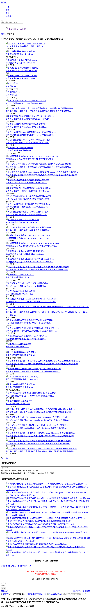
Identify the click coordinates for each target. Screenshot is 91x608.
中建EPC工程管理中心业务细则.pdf (52, 544)
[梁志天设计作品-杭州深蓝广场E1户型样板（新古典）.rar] (30, 116)
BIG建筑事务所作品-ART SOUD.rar (20, 63)
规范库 (4, 3)
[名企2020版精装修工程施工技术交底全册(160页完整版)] (29, 320)
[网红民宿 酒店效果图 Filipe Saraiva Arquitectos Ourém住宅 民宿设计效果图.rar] (38, 417)
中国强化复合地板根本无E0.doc (19, 277)
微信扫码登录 (13, 566)
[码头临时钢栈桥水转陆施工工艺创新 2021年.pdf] (27, 484)
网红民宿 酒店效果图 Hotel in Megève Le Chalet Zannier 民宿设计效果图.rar (36, 428)
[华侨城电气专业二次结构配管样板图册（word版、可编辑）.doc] (33, 507)
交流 (7, 10)
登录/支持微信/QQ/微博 (16, 29)
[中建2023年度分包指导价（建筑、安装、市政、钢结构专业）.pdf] (34, 493)
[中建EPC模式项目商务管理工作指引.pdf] (23, 524)
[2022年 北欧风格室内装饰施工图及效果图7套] (25, 44)
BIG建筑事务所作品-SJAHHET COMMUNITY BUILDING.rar (31, 159)
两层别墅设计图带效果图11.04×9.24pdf (22, 379)
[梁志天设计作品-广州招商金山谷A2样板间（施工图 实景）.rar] (32, 328)
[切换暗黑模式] (7, 27)
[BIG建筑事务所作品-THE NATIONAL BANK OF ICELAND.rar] (32, 243)
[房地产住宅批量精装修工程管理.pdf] (21, 352)
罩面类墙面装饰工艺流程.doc (18, 404)
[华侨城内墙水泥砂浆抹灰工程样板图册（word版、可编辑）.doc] (33, 512)
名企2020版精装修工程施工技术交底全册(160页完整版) (29, 323)
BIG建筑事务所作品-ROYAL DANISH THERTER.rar (27, 238)
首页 (7, 7)
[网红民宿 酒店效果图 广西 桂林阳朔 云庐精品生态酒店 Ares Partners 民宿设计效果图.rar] (43, 361)
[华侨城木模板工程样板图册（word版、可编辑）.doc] (28, 532)
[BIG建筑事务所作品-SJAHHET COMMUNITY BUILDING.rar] (32, 156)
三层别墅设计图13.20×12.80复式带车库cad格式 (25, 103)
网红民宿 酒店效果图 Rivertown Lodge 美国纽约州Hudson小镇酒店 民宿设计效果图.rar (41, 175)
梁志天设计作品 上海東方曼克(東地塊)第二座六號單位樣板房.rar (33, 372)
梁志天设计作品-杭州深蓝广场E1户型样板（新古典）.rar (29, 119)
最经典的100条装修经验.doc (17, 347)
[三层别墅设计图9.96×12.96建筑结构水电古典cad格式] (28, 196)
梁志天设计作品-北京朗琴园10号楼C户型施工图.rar (27, 207)
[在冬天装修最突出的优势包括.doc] (20, 51)
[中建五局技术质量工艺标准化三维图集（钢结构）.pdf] (29, 501)
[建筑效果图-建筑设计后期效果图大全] (22, 68)
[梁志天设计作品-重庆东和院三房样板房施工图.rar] (27, 124)
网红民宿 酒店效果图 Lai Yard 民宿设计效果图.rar (26, 286)
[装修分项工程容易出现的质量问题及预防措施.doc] (27, 180)
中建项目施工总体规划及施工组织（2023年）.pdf (69, 498)
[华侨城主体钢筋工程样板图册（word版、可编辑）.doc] (29, 552)
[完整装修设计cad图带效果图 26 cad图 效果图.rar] (26, 336)
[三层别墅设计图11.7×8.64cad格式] (20, 291)
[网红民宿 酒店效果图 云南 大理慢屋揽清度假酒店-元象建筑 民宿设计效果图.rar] (39, 108)
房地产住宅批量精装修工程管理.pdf (21, 355)
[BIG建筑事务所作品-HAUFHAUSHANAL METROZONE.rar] (31, 299)
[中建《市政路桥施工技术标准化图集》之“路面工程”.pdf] (30, 487)
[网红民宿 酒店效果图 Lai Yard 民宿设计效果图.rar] (27, 283)
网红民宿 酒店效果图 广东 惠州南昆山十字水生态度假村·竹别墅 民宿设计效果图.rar (41, 451)
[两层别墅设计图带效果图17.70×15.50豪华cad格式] (27, 212)
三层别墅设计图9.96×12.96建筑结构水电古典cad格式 (28, 199)
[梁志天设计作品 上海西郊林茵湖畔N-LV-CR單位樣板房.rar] (31, 132)
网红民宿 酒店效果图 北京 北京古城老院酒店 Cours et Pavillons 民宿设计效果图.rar (40, 436)
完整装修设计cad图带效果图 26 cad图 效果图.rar (26, 339)
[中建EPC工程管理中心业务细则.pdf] (21, 544)
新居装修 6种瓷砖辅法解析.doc (19, 151)
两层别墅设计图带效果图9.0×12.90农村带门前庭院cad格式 (30, 396)
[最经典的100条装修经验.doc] (18, 344)
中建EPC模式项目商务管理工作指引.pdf (57, 524)
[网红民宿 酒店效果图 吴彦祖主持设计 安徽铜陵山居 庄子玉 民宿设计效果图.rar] (39, 164)
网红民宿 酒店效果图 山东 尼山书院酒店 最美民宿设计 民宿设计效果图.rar (37, 270)
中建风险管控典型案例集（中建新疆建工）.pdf (66, 518)
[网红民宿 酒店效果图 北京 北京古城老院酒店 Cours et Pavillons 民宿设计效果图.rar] (40, 433)
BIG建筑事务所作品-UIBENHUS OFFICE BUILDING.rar (29, 262)
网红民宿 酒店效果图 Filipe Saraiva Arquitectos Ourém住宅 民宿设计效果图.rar (37, 420)
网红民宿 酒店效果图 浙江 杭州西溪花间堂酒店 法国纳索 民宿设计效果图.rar (38, 444)
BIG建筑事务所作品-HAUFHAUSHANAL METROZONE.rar (31, 302)
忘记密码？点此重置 (81, 591)
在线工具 (9, 16)
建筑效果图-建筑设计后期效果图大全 (21, 71)
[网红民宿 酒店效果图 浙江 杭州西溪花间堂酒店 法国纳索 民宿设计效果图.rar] (38, 441)
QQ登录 (4, 566)
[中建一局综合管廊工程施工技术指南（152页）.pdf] (28, 547)
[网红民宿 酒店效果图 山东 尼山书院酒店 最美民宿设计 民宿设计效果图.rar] (37, 267)
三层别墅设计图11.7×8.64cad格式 (20, 294)
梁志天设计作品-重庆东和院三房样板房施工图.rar (26, 127)
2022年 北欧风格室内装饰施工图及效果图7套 (25, 46)
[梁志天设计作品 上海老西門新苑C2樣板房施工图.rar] (28, 188)
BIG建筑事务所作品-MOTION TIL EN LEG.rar (25, 254)
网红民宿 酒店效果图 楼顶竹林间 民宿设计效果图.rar (28, 230)
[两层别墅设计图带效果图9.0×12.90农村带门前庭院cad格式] (31, 393)
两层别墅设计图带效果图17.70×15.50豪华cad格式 (26, 215)
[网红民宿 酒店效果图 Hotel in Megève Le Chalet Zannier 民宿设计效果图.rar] (37, 425)
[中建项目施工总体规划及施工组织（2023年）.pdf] (27, 498)
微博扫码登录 (25, 566)
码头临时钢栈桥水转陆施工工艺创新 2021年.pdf (67, 484)
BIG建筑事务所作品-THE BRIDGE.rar (21, 223)
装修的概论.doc (12, 95)
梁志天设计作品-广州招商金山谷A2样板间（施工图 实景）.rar (32, 331)
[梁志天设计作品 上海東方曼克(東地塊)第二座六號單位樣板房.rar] (33, 369)
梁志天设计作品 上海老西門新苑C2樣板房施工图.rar (27, 191)
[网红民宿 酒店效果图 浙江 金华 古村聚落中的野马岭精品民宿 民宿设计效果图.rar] (40, 409)
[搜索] (2, 20)
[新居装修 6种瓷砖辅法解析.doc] (19, 148)
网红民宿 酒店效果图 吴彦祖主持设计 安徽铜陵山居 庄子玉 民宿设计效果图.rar (39, 167)
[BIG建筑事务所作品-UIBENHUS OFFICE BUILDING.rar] (30, 259)
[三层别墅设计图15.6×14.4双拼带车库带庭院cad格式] (28, 140)
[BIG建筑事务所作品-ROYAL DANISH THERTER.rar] (28, 235)
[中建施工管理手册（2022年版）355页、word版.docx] (28, 527)
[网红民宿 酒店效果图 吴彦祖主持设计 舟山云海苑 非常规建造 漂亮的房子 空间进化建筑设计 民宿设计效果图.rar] (48, 310)
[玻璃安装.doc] (12, 83)
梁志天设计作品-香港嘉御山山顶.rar (21, 78)
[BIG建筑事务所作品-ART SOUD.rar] (21, 60)
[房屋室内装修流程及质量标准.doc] (20, 384)
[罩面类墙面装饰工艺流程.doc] (19, 401)
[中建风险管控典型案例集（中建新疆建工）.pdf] (26, 518)
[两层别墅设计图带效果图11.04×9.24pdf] (23, 377)
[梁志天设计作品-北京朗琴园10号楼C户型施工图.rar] (28, 204)
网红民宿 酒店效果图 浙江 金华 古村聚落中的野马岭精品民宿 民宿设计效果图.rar (40, 412)
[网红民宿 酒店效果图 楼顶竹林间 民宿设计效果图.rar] (28, 228)
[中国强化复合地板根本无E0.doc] (20, 275)
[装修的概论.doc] (13, 92)
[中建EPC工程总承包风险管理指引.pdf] (22, 521)
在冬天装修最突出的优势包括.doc (20, 54)
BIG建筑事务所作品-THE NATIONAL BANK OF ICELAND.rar (32, 246)
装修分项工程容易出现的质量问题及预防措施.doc (26, 183)
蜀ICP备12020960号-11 (36, 594)
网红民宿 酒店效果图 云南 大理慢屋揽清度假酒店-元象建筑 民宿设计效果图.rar (39, 111)
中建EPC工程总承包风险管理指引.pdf (54, 521)
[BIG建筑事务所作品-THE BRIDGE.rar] (22, 220)
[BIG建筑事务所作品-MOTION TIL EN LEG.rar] (26, 251)
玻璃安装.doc (11, 86)
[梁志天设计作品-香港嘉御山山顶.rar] (21, 76)
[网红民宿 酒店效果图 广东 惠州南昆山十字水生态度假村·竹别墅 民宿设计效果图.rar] (41, 449)
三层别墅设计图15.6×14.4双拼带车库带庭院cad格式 (27, 143)
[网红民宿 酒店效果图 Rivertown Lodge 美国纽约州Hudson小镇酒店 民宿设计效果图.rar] (42, 172)
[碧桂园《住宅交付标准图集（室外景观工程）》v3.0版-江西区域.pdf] (34, 538)
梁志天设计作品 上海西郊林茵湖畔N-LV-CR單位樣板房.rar (30, 135)
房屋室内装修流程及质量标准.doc (20, 387)
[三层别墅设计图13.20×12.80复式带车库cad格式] (26, 101)
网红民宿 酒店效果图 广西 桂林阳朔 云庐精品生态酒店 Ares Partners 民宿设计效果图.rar (42, 364)
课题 (7, 13)
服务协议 (5, 591)
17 (7, 458)
